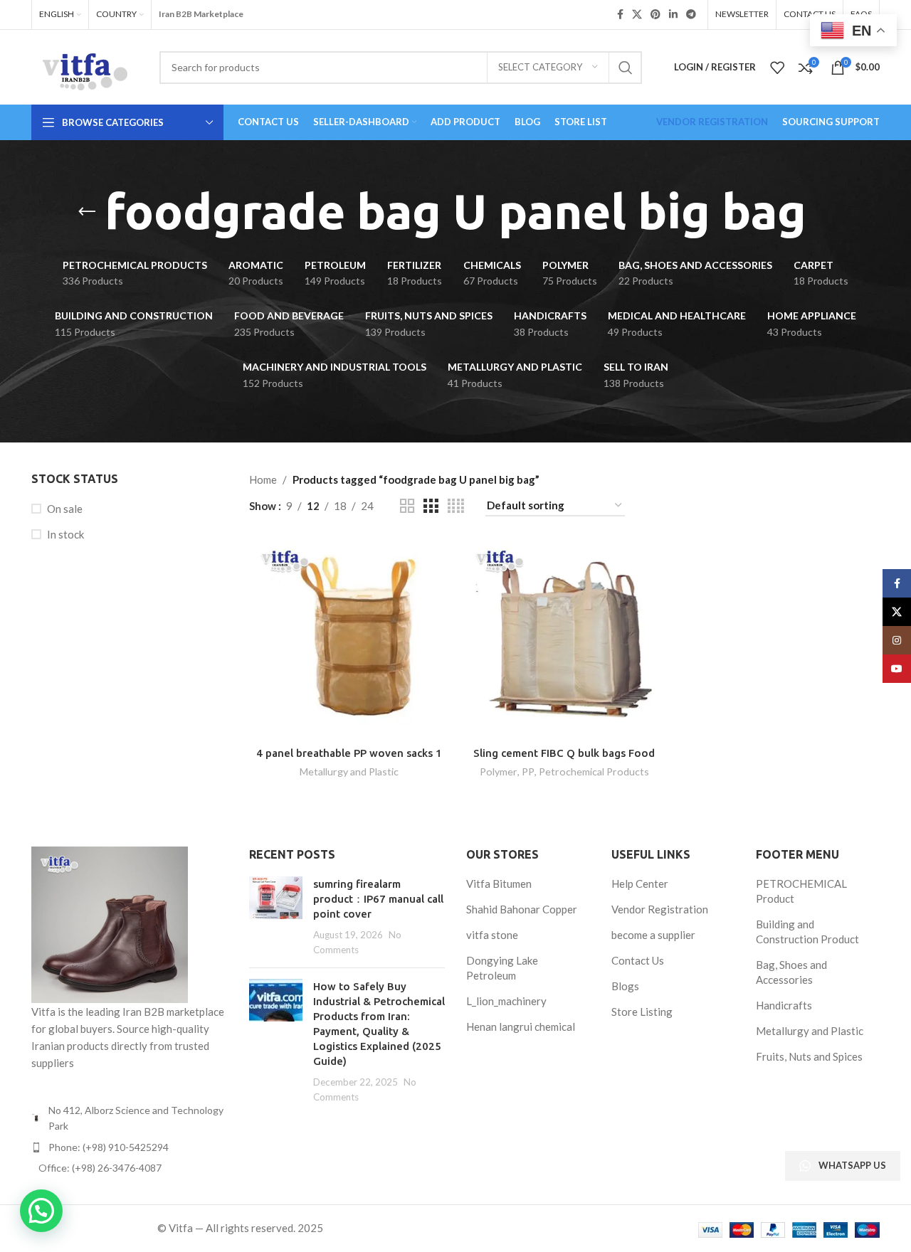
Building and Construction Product (807, 931)
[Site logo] (84, 65)
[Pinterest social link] (655, 14)
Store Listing (642, 1011)
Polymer (498, 771)
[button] (41, 1210)
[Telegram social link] (691, 14)
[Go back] (87, 212)
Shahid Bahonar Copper (521, 909)
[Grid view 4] (456, 506)
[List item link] (129, 1147)
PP (528, 771)
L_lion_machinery (506, 1000)
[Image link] (109, 923)
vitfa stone (492, 934)
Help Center (639, 883)
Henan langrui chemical (520, 1026)
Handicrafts (784, 1005)
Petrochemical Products (594, 771)
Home (263, 479)
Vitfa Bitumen (499, 883)
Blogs (625, 986)
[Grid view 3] (430, 506)
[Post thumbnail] (275, 916)
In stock (65, 534)
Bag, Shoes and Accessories (791, 972)
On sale (65, 508)
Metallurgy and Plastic (349, 771)
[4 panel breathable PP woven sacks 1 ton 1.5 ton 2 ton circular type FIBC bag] (349, 638)
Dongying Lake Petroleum (502, 968)
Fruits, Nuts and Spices (809, 1056)
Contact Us (637, 960)
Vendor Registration (659, 909)
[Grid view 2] (407, 506)
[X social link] (637, 14)
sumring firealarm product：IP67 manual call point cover (378, 899)
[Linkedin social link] (673, 14)
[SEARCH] (625, 67)
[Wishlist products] (777, 67)
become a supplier (653, 934)
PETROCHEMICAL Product (801, 891)
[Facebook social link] (620, 14)
